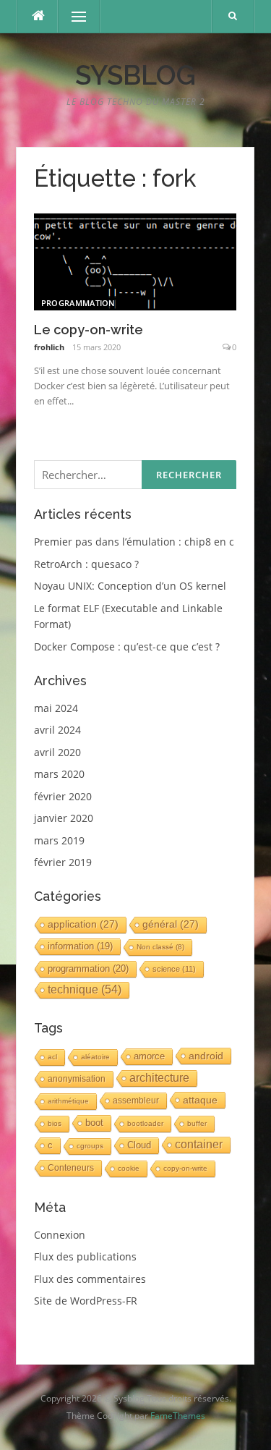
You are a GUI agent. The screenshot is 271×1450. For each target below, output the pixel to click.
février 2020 (63, 796)
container (199, 1144)
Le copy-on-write (88, 329)
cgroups (90, 1146)
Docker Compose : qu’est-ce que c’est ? (127, 646)
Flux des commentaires (90, 1279)
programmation (78, 302)
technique (84, 989)
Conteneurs (71, 1168)
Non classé (160, 947)
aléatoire (95, 1057)
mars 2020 (59, 774)
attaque (200, 1100)
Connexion (59, 1235)
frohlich (49, 347)
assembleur (136, 1100)
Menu (73, 16)
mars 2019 (59, 840)
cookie (128, 1168)
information (80, 946)
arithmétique (68, 1101)
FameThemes (177, 1415)
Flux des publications (85, 1256)
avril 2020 (57, 752)
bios (54, 1123)
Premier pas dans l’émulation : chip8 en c (134, 541)
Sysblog (135, 75)
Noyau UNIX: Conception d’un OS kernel (130, 586)
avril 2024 (57, 730)
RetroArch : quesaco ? (86, 564)
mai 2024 (56, 708)
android (206, 1055)
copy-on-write (185, 1168)
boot (94, 1122)
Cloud (139, 1145)
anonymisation (77, 1079)
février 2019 (63, 862)
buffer (197, 1123)
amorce (149, 1056)
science (174, 968)
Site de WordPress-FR (85, 1300)
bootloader (145, 1123)
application (83, 924)
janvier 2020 (63, 818)
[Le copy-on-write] (135, 261)
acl (52, 1057)
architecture (159, 1078)
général (170, 924)
